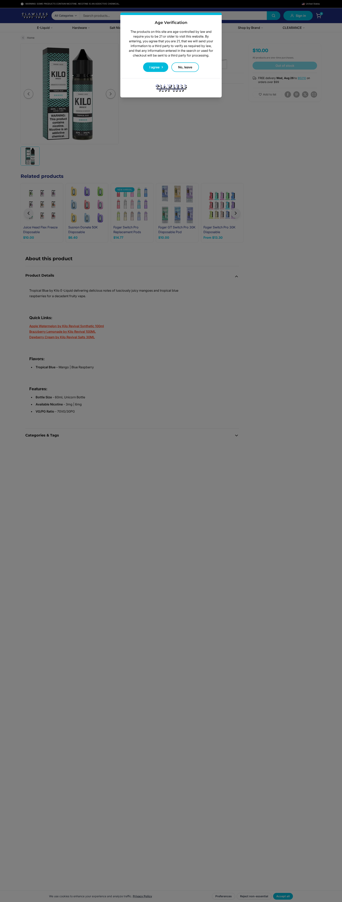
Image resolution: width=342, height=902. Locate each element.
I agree (154, 67)
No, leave (185, 67)
